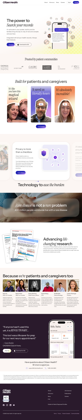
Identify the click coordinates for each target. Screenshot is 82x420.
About (46, 2)
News (57, 2)
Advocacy (51, 2)
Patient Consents (66, 413)
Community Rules (75, 413)
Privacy (59, 413)
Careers (63, 2)
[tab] (36, 181)
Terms (55, 413)
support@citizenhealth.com (36, 368)
